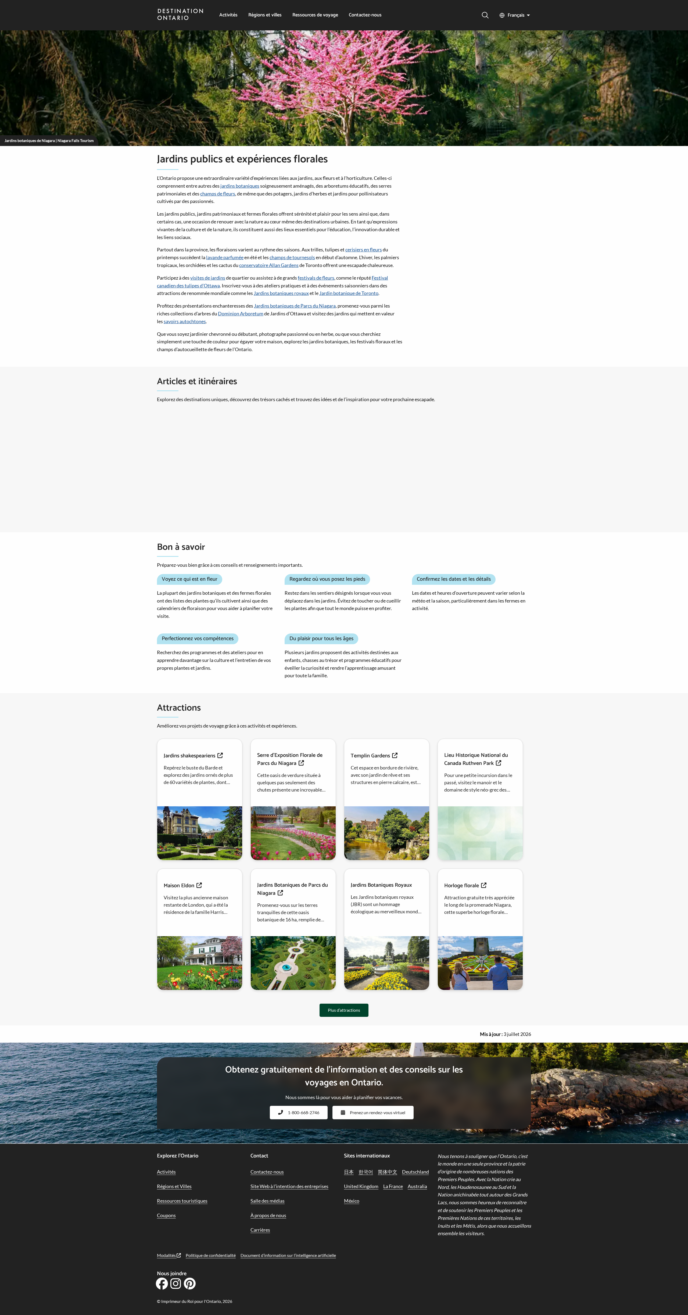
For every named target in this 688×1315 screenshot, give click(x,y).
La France (393, 1186)
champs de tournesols (292, 257)
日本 (349, 1172)
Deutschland (415, 1172)
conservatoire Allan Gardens (269, 265)
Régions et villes (265, 15)
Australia (417, 1186)
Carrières (260, 1230)
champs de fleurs (217, 194)
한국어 (366, 1172)
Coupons (166, 1215)
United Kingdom (361, 1186)
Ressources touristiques (182, 1201)
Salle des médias (267, 1201)
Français (516, 15)
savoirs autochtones (185, 321)
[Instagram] (175, 1285)
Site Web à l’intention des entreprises (289, 1186)
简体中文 (387, 1172)
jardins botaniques (239, 186)
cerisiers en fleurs (363, 249)
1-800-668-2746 (303, 1112)
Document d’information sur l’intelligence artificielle (288, 1255)
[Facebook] (162, 1285)
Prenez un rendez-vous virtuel (377, 1112)
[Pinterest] (189, 1285)
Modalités (167, 1255)
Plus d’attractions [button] (344, 1010)
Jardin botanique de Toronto (348, 293)
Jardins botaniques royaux (281, 293)
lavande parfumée (224, 257)
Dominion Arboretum (240, 313)
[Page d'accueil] (180, 15)
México (351, 1201)
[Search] (485, 15)
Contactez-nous (365, 15)
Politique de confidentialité (211, 1255)
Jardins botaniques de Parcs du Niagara (295, 306)
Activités (228, 15)
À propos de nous (268, 1215)
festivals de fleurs (316, 278)
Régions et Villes (174, 1186)
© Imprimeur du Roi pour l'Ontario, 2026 (194, 1301)
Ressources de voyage (315, 15)
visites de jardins (207, 278)
